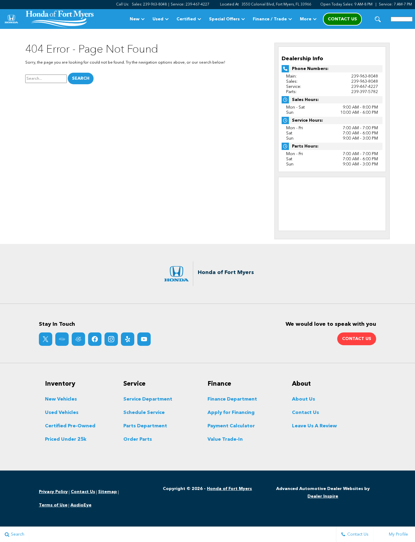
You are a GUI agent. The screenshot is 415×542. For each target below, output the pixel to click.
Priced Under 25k (65, 439)
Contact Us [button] (342, 19)
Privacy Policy (53, 492)
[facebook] (94, 339)
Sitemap (107, 492)
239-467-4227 (364, 87)
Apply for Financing (231, 412)
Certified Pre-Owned (70, 426)
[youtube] (144, 339)
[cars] (62, 339)
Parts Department (145, 426)
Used (158, 19)
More (306, 20)
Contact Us (305, 412)
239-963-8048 (364, 76)
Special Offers (224, 19)
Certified (186, 19)
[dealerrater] (78, 339)
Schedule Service (144, 412)
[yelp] (127, 339)
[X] (45, 339)
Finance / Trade (270, 19)
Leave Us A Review (314, 426)
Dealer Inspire (322, 496)
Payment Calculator (231, 426)
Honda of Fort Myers (229, 489)
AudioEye (80, 505)
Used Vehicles (61, 412)
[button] (378, 19)
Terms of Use (53, 505)
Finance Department (232, 399)
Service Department (147, 399)
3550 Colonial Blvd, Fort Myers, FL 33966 (276, 4)
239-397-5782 (364, 92)
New (134, 19)
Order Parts (137, 439)
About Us (303, 399)
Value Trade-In (225, 439)
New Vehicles (61, 399)
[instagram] (111, 339)
